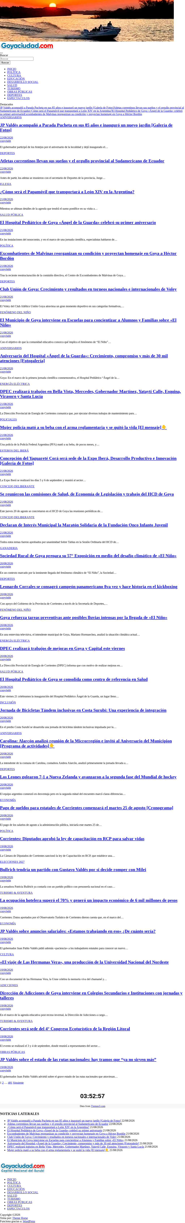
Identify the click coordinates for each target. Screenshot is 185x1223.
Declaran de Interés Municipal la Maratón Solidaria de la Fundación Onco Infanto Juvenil (84, 525)
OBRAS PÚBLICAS (19, 91)
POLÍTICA (14, 72)
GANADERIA (9, 548)
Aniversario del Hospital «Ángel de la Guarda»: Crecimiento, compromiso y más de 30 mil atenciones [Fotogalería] (73, 1143)
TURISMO (13, 88)
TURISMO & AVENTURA (16, 892)
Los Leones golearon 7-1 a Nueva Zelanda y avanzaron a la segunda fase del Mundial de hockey (88, 776)
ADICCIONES (9, 985)
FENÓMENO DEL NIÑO (15, 312)
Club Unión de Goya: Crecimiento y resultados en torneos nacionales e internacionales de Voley (88, 289)
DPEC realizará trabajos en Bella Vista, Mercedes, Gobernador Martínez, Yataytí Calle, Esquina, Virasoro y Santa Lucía (75, 1146)
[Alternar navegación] (1, 52)
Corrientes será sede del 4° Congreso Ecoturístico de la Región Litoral (65, 1028)
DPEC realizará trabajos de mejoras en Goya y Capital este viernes (62, 648)
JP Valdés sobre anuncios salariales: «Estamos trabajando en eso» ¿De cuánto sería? (78, 931)
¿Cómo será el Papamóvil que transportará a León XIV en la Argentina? (71, 110)
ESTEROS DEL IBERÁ (14, 450)
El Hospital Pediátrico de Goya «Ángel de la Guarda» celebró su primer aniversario (78, 222)
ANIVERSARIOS (11, 117)
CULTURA (14, 75)
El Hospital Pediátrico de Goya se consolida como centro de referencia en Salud (74, 679)
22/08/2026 (6, 137)
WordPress (29, 1221)
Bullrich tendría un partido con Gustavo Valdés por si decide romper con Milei (73, 869)
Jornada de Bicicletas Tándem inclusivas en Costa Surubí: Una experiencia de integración (83, 710)
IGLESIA (5, 184)
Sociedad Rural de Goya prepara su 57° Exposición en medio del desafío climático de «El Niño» (88, 555)
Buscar (4, 55)
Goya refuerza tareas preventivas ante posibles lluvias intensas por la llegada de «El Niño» (83, 617)
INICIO (11, 68)
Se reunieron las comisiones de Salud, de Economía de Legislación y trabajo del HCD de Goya (87, 494)
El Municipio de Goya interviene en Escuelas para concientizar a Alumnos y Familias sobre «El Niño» (65, 1140)
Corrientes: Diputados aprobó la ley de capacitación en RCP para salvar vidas (72, 838)
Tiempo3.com (98, 1106)
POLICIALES (8, 419)
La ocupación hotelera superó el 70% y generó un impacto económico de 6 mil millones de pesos (88, 900)
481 (10, 1082)
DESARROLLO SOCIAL (22, 81)
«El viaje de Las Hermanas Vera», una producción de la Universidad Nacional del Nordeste (84, 962)
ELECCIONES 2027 (12, 861)
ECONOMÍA (8, 800)
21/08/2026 (6, 199)
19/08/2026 (6, 846)
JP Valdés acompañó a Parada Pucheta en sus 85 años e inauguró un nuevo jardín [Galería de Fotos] (57, 107)
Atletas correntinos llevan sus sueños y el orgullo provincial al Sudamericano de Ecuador (82, 160)
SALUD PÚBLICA (11, 214)
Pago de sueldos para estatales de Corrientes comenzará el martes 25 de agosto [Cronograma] (86, 807)
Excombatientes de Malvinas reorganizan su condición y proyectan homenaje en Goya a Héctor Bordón (83, 114)
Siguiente (18, 1082)
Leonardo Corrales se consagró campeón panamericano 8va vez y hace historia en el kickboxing (88, 586)
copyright (5, 140)
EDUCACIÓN (16, 78)
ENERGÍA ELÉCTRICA (15, 383)
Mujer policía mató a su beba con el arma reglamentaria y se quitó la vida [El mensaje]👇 (83, 427)
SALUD (12, 85)
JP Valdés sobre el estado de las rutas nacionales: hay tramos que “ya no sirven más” (78, 1059)
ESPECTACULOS (18, 98)
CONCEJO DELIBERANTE (17, 486)
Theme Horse (20, 1218)
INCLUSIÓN (8, 702)
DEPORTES (14, 94)
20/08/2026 (6, 563)
